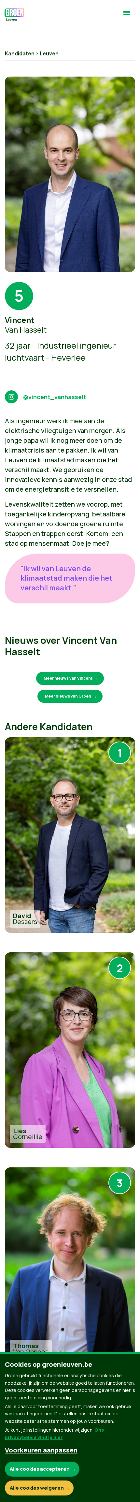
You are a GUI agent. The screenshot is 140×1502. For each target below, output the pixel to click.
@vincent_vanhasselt (56, 397)
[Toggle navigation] (126, 15)
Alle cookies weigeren (37, 1487)
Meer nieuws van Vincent (68, 678)
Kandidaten (20, 53)
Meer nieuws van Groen (68, 696)
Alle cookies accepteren (40, 1469)
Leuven (49, 53)
